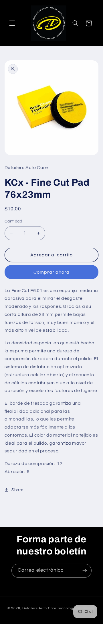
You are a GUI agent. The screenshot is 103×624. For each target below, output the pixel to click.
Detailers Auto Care (39, 608)
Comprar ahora (51, 272)
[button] (12, 23)
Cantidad (13, 221)
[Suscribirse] (84, 571)
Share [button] (17, 490)
